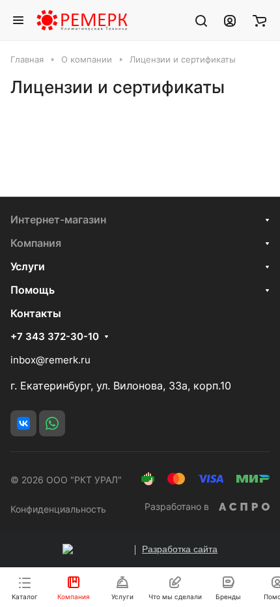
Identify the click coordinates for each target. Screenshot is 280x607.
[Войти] (230, 20)
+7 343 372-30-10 (54, 337)
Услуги (27, 266)
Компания (35, 242)
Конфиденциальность (58, 509)
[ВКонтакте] (23, 423)
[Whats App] (52, 423)
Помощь (32, 289)
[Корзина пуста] (259, 20)
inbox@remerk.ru (50, 360)
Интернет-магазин (58, 219)
